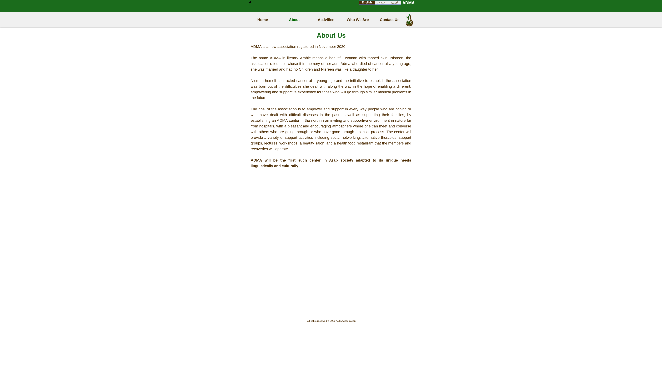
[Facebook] (250, 3)
